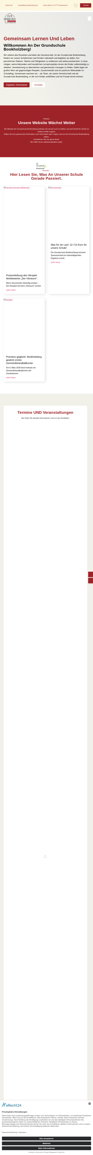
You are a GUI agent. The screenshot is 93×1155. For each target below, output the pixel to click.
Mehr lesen (11, 290)
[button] (76, 5)
